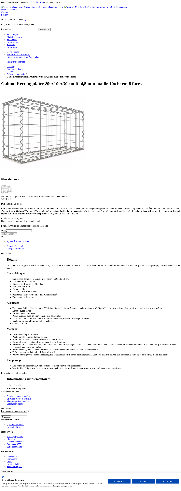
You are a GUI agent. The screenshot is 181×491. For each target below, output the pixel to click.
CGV (9, 461)
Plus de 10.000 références (18, 54)
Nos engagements (15, 436)
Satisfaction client (14, 404)
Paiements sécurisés (15, 441)
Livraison (11, 439)
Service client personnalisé (18, 396)
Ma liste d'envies (14, 37)
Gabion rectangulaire (16, 74)
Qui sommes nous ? (15, 424)
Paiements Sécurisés (16, 62)
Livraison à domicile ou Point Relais (23, 57)
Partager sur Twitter (15, 248)
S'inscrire (11, 44)
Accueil (10, 66)
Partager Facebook (15, 246)
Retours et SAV (14, 444)
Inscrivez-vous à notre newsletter (15, 411)
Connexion (12, 47)
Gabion (10, 71)
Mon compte (12, 34)
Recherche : (6, 29)
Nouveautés (12, 456)
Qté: (3, 231)
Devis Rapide (13, 52)
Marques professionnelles (18, 401)
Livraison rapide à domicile (19, 399)
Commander (12, 42)
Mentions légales (14, 466)
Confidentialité (13, 464)
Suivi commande (14, 447)
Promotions (12, 459)
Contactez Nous (14, 427)
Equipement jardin (15, 69)
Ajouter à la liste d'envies (18, 241)
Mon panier (12, 39)
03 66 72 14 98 (37, 2)
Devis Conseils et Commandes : (15, 2)
